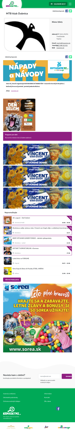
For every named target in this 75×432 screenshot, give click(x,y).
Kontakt (47, 397)
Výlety (60, 22)
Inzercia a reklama (9, 394)
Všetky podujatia (12, 280)
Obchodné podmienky (10, 397)
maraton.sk (60, 48)
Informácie (48, 394)
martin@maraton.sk (63, 43)
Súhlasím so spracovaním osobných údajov (47, 381)
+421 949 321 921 (62, 45)
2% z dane (47, 401)
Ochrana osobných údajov (11, 401)
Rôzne (54, 22)
